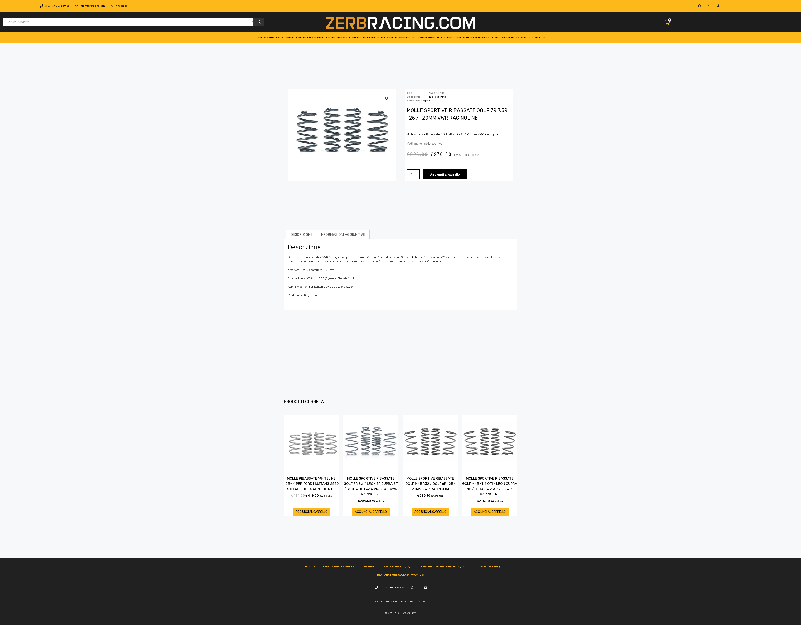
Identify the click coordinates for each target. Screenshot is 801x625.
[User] (718, 6)
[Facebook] (699, 6)
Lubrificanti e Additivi (478, 37)
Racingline (423, 100)
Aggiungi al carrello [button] (311, 512)
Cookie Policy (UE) (397, 566)
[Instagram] (709, 6)
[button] (387, 98)
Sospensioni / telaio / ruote (395, 37)
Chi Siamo (369, 566)
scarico (289, 37)
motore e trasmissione (311, 37)
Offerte (528, 37)
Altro (538, 37)
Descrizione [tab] (301, 234)
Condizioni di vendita (338, 566)
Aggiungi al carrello (445, 174)
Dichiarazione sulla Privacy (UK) (400, 574)
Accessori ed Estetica (507, 37)
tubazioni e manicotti (427, 37)
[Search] (258, 22)
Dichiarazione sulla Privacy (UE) (441, 566)
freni (259, 37)
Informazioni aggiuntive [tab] (342, 234)
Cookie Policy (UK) (487, 566)
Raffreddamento (337, 37)
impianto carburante (363, 37)
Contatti (308, 566)
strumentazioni (452, 37)
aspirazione (273, 37)
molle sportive (437, 96)
